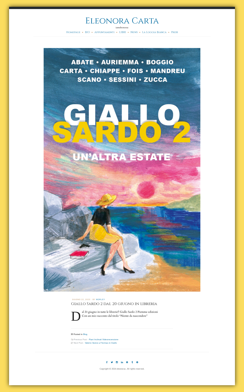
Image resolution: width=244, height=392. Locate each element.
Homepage (73, 32)
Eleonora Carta (122, 21)
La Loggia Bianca (154, 32)
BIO (87, 32)
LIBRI (122, 32)
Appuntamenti (104, 32)
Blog (85, 334)
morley (100, 299)
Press (174, 32)
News (134, 32)
